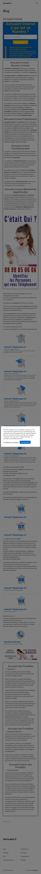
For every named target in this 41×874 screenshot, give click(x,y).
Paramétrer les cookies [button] (11, 442)
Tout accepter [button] (25, 442)
